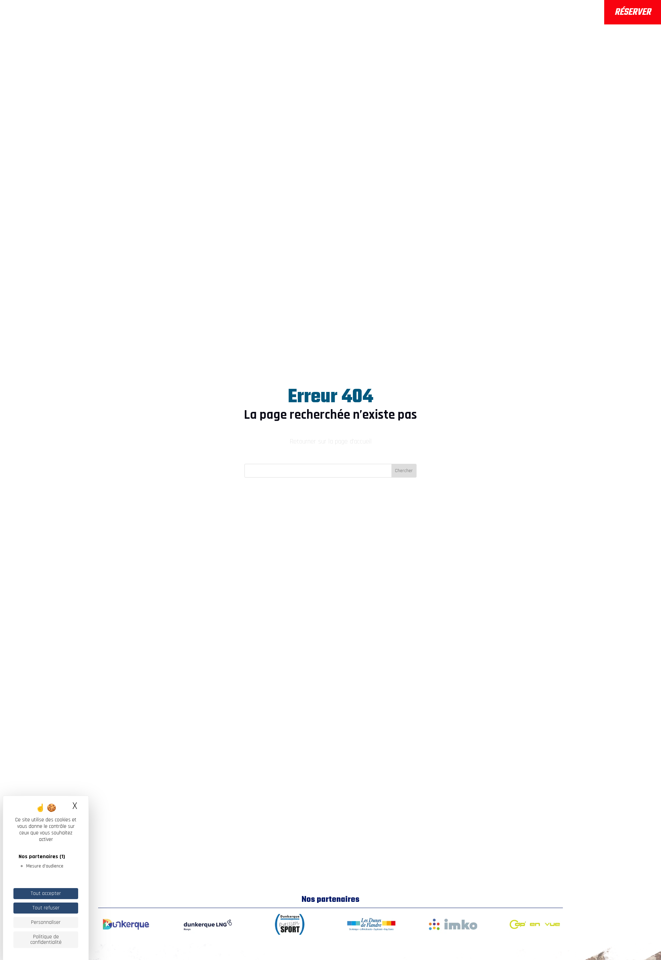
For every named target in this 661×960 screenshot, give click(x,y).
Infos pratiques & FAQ (364, 14)
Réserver (633, 12)
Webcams (562, 17)
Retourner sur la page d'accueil (331, 441)
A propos (217, 14)
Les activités (277, 14)
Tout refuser (46, 907)
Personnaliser (46, 922)
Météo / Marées (571, 7)
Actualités (440, 14)
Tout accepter (46, 893)
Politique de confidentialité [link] (46, 939)
